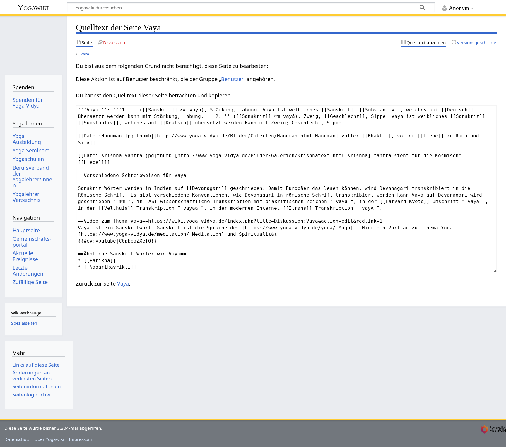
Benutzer (232, 78)
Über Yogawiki (49, 439)
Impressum (80, 439)
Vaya (85, 53)
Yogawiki (33, 7)
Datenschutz (17, 439)
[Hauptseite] (33, 43)
